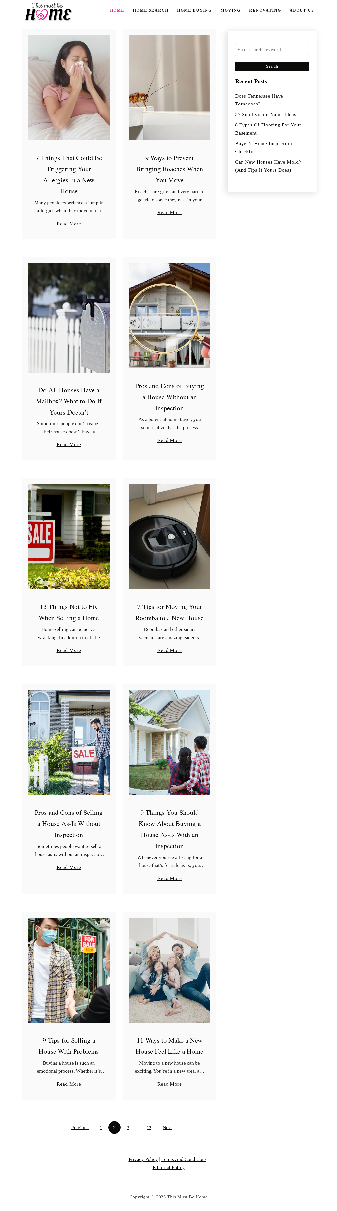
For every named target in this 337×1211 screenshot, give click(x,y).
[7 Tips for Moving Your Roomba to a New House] (169, 536)
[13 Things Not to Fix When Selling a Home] (69, 536)
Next (167, 1127)
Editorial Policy (169, 1167)
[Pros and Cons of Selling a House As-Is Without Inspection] (69, 742)
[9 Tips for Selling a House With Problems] (69, 970)
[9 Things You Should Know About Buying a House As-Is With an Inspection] (169, 742)
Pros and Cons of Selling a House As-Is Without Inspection (69, 823)
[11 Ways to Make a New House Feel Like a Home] (169, 970)
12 (149, 1127)
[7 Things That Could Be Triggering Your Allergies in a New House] (69, 87)
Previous (80, 1127)
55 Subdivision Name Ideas (265, 114)
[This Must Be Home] (48, 11)
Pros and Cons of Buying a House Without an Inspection (169, 396)
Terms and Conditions (183, 1159)
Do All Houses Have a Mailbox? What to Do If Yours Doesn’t (69, 401)
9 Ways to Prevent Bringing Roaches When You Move (169, 168)
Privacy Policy (143, 1159)
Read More (69, 224)
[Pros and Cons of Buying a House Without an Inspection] (169, 315)
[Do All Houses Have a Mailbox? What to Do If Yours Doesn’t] (69, 317)
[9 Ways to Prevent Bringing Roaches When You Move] (169, 87)
